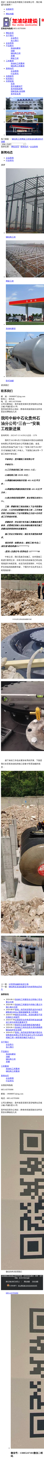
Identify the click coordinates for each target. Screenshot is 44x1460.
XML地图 (35, 1281)
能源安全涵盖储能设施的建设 (27, 1025)
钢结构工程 (16, 53)
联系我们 (10, 79)
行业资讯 (15, 74)
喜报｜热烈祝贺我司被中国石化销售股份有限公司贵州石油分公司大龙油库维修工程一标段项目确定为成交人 (24, 1035)
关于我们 (10, 35)
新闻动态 (10, 68)
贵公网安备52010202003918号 (27, 1286)
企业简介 (15, 38)
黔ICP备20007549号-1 (13, 1281)
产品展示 (10, 46)
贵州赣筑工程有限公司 (8, 1276)
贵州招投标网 (16, 89)
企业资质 (10, 43)
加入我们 (15, 41)
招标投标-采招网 (18, 91)
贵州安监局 (16, 94)
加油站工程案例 (17, 63)
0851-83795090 (12, 1293)
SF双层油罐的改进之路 (19, 984)
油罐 (13, 51)
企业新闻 (15, 71)
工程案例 (10, 61)
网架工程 (15, 58)
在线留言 (10, 9)
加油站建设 (16, 48)
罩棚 (13, 56)
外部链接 (10, 81)
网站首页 (10, 33)
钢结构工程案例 (17, 66)
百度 (13, 84)
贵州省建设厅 (16, 86)
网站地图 (10, 14)
